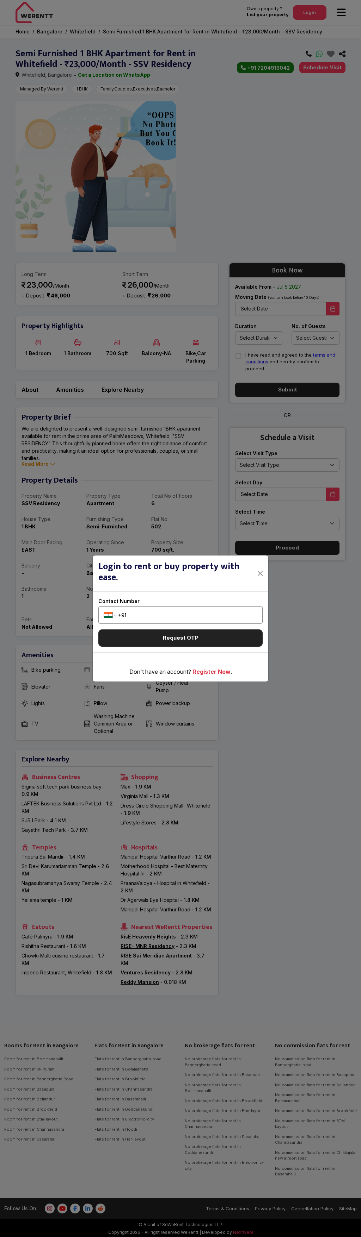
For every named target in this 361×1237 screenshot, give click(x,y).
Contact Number (119, 601)
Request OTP (180, 637)
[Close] (260, 573)
